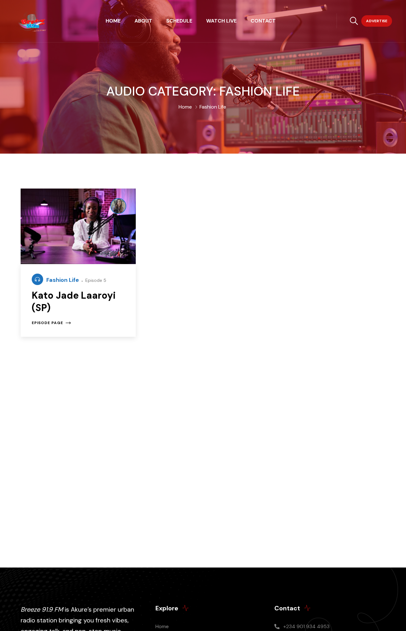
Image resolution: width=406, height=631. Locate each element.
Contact (263, 20)
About (143, 20)
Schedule (179, 20)
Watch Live (221, 20)
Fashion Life (63, 280)
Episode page (47, 322)
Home (113, 20)
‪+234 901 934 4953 (306, 626)
